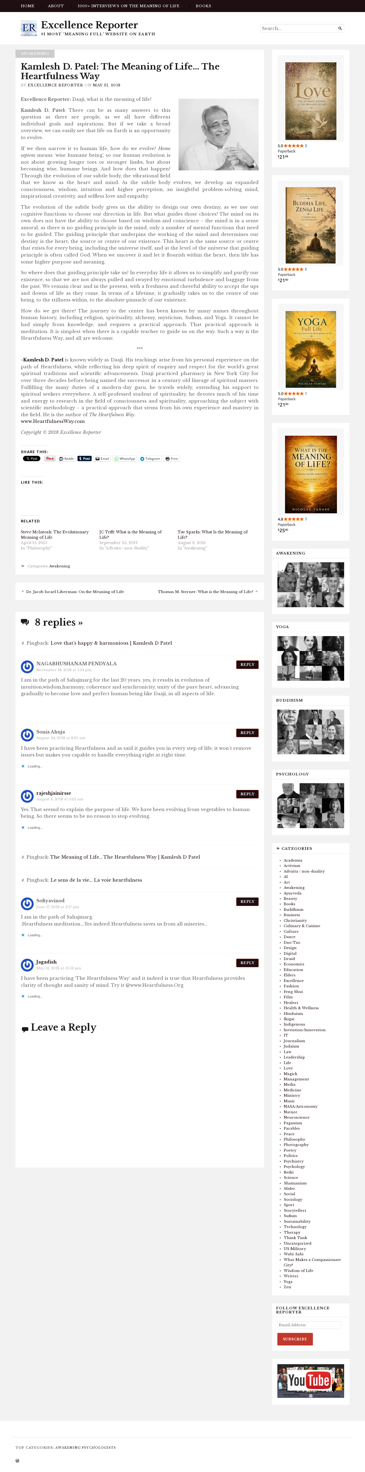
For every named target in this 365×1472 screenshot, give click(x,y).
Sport (289, 1205)
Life (287, 1063)
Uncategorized (298, 1243)
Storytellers (295, 1210)
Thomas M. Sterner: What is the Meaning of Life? (205, 592)
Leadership (294, 1057)
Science (291, 1177)
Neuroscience (297, 1117)
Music (289, 1101)
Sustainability (297, 1221)
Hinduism (293, 1013)
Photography (296, 1144)
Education (293, 970)
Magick (290, 1074)
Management (296, 1079)
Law (287, 1052)
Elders (290, 975)
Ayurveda (293, 893)
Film (288, 997)
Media (290, 1084)
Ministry (292, 1095)
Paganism (293, 1123)
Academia (293, 860)
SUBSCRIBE (295, 1339)
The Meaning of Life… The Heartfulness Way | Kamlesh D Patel (125, 857)
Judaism (291, 1046)
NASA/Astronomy (300, 1106)
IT (286, 1035)
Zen (287, 1287)
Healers (291, 1002)
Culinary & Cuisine (302, 926)
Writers (291, 1276)
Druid (289, 959)
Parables (292, 1128)
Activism (292, 865)
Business (292, 915)
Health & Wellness (301, 1008)
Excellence (294, 980)
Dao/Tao (292, 942)
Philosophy (294, 1139)
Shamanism (295, 1183)
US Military (295, 1249)
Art (287, 882)
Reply (247, 665)
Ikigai (289, 1019)
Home (27, 6)
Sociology (293, 1199)
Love (288, 1068)
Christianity (295, 920)
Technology (295, 1227)
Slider (289, 1188)
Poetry (290, 1150)
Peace (289, 1134)
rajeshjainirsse (53, 793)
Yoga (288, 1281)
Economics (294, 964)
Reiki (289, 1172)
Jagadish (46, 962)
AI (286, 876)
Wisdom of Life (298, 1270)
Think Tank (295, 1238)
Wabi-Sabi (294, 1254)
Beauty (290, 898)
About (56, 6)
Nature (290, 1112)
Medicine (292, 1090)
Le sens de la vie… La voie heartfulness (96, 880)
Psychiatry (294, 1161)
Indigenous (294, 1024)
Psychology (294, 1166)
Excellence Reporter (89, 25)
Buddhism (294, 909)
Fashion (291, 986)
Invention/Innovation (305, 1030)
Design (290, 948)
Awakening (35, 53)
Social (289, 1194)
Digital (290, 953)
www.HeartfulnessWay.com (53, 421)
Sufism (290, 1216)
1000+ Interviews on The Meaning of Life (129, 6)
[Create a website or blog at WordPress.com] (17, 1461)
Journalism (294, 1041)
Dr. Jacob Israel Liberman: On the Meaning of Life (75, 592)
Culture (291, 931)
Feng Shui (293, 991)
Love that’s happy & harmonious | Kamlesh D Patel (111, 643)
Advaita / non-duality (304, 871)
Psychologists (99, 1448)
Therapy (292, 1232)
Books (289, 904)
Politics (291, 1155)
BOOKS (203, 6)
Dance (290, 937)
